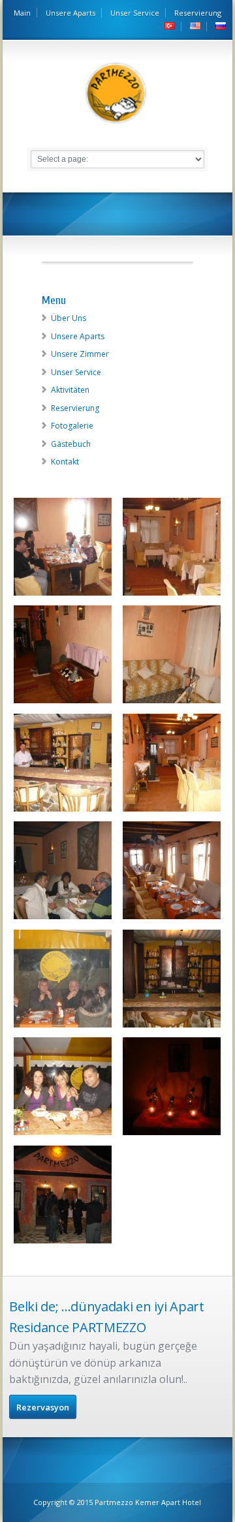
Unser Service (134, 13)
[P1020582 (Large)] (62, 919)
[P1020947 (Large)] (171, 1135)
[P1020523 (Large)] (171, 595)
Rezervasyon (42, 1407)
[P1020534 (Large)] (62, 811)
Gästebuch (71, 443)
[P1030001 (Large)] (171, 1027)
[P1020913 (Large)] (62, 1027)
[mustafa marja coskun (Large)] (62, 595)
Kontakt (65, 461)
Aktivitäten (70, 389)
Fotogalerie (72, 425)
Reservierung (197, 13)
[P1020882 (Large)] (171, 919)
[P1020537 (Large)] (171, 811)
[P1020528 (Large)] (171, 703)
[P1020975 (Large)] (62, 1243)
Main (22, 13)
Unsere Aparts (70, 13)
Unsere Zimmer (80, 353)
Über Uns (68, 318)
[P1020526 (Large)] (62, 703)
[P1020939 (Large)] (62, 1135)
